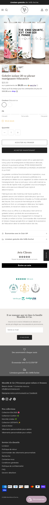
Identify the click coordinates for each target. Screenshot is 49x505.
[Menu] (2, 9)
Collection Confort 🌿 (10, 416)
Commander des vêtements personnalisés (18, 453)
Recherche (6, 456)
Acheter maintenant (24, 150)
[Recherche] (7, 9)
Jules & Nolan (7, 426)
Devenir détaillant (9, 473)
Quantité (5, 128)
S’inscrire (24, 337)
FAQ (3, 469)
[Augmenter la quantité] (18, 132)
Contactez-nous (8, 459)
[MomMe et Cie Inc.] (24, 10)
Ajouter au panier (24, 142)
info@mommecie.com (11, 389)
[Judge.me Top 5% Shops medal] (35, 288)
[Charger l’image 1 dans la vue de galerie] (24, 39)
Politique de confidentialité (12, 466)
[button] (24, 85)
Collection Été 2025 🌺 (11, 412)
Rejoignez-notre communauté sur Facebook (19, 393)
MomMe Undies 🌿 (9, 419)
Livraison (5, 446)
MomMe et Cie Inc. (12, 497)
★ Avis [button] (46, 255)
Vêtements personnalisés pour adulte (16, 429)
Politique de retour (9, 449)
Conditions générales (10, 463)
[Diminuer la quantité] (4, 132)
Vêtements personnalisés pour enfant (17, 433)
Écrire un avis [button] (24, 265)
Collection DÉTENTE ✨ (11, 422)
